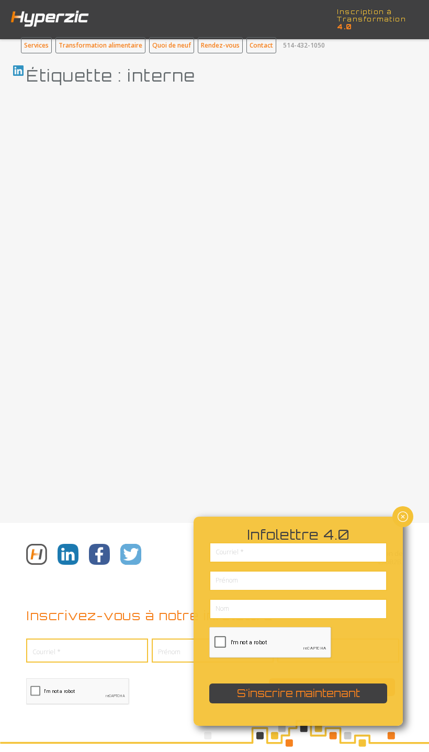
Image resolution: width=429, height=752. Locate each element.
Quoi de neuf (171, 45)
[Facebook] (99, 555)
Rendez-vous (220, 45)
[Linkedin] (68, 555)
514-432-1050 (304, 45)
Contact (261, 45)
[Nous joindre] (36, 555)
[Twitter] (130, 555)
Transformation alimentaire (100, 45)
